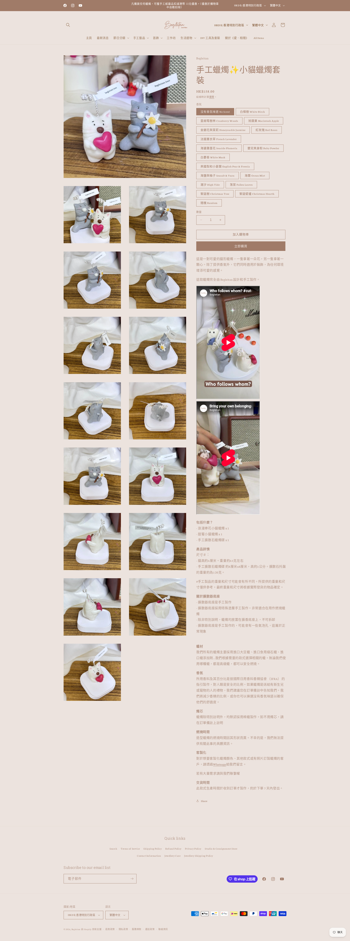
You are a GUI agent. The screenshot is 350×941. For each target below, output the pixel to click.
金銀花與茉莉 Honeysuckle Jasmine (223, 130)
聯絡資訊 (163, 929)
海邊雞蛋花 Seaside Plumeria (219, 148)
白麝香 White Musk (213, 157)
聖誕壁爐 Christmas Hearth (256, 193)
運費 (211, 96)
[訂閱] (131, 878)
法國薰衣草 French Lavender (219, 139)
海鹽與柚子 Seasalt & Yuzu (218, 175)
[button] (68, 24)
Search (113, 848)
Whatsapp (219, 764)
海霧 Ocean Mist (255, 175)
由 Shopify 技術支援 (91, 929)
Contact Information (149, 855)
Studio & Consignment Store (221, 848)
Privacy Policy (193, 848)
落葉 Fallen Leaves (241, 184)
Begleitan (75, 929)
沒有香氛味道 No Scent (215, 111)
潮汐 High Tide (210, 184)
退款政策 (110, 929)
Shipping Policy (152, 848)
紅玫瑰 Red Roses (266, 130)
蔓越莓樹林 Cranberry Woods (219, 120)
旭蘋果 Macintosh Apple (263, 120)
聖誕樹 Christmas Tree (215, 193)
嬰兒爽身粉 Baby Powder (263, 148)
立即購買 (240, 246)
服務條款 (136, 929)
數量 (199, 211)
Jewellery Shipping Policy (198, 855)
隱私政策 (123, 929)
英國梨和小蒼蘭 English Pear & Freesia (225, 166)
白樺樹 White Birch (252, 111)
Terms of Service (130, 848)
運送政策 (150, 929)
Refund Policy (173, 848)
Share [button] (204, 801)
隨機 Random (209, 202)
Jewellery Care (172, 855)
